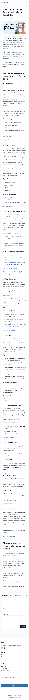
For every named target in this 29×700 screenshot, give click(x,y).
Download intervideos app (10, 268)
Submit (23, 626)
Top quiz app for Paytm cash (17, 140)
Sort (16, 595)
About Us (3, 654)
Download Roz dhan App (9, 330)
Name (4, 602)
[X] (2, 648)
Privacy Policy (4, 668)
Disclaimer (3, 666)
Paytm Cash (13, 18)
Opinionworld (7, 343)
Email (4, 608)
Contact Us (3, 657)
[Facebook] (4, 648)
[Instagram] (6, 648)
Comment (5, 614)
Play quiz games (9, 262)
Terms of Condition (5, 670)
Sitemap (3, 659)
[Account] (22, 2)
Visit (8, 503)
